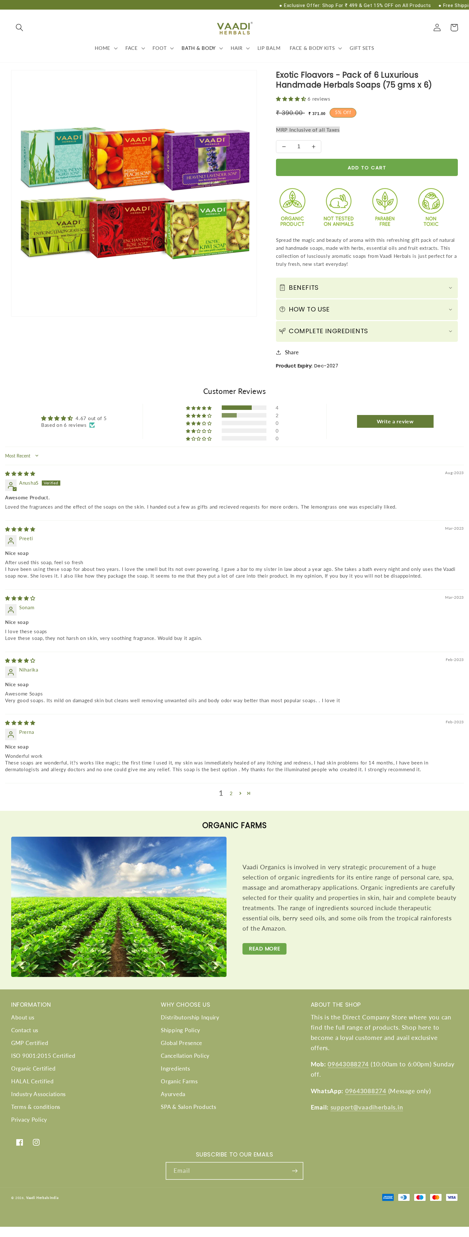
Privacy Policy (29, 1119)
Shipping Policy (180, 1030)
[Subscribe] (294, 1171)
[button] (19, 27)
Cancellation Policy (185, 1055)
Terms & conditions (35, 1106)
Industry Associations (38, 1094)
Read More (264, 948)
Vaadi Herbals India (42, 1198)
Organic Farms (179, 1081)
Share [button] (292, 352)
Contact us (24, 1030)
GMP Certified (29, 1043)
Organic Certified (33, 1068)
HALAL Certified (32, 1081)
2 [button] (231, 793)
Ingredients (175, 1068)
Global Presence (181, 1043)
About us (22, 1017)
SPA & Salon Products (188, 1106)
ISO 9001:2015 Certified (43, 1055)
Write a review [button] (395, 421)
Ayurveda (173, 1094)
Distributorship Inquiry (190, 1017)
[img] (20, 473)
